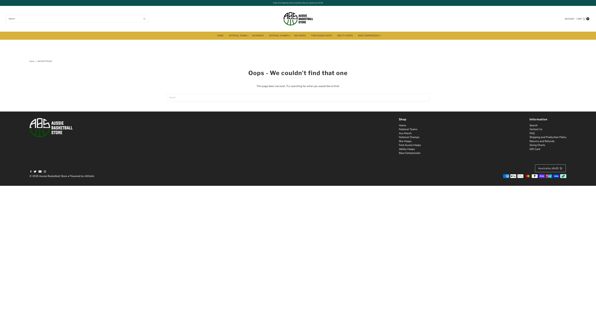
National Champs (279, 35)
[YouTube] (40, 172)
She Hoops (300, 35)
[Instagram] (45, 172)
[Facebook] (31, 172)
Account (569, 19)
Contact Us (536, 129)
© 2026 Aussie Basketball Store (48, 176)
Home (220, 35)
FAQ (532, 133)
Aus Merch (258, 35)
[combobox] (77, 19)
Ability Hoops (345, 35)
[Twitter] (35, 172)
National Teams (238, 35)
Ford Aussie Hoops (321, 35)
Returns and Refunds (542, 141)
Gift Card (535, 149)
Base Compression (368, 35)
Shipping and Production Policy (548, 137)
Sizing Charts (537, 145)
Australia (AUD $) (550, 168)
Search (534, 125)
